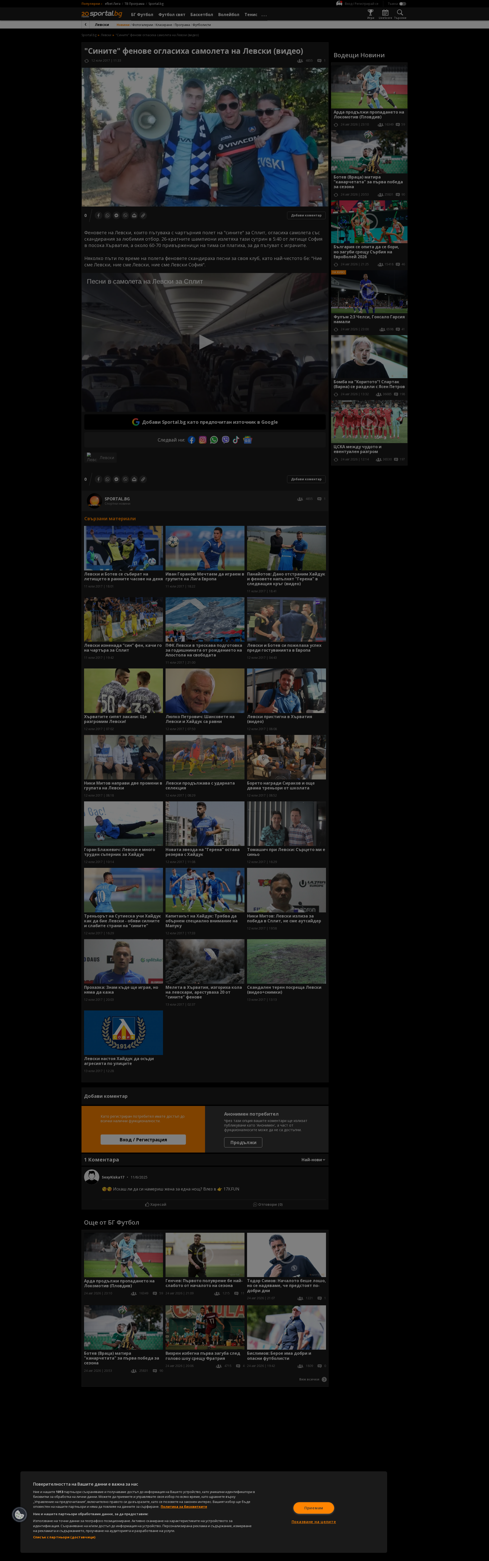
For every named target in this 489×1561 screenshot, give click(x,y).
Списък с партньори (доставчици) (64, 1537)
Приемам (313, 1507)
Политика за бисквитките (184, 1506)
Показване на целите (314, 1521)
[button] (19, 1515)
